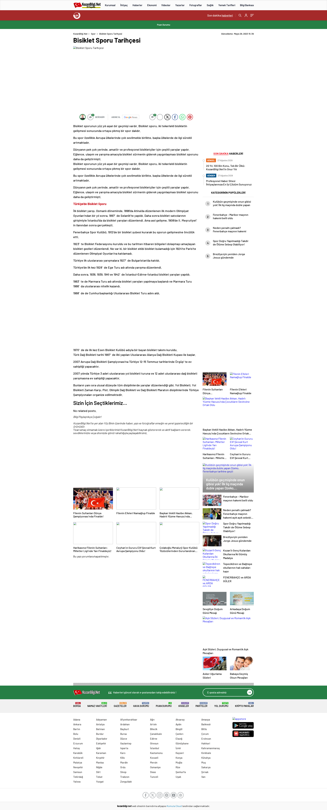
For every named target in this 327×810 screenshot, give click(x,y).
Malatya (77, 762)
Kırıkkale (206, 752)
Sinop (123, 772)
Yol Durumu (221, 704)
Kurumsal (110, 5)
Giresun (154, 743)
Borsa (77, 704)
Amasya (205, 719)
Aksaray (180, 719)
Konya (179, 757)
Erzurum (78, 743)
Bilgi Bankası (247, 5)
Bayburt (124, 729)
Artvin (153, 724)
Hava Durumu (141, 704)
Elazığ (179, 738)
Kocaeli (154, 757)
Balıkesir (206, 724)
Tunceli (154, 776)
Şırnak (204, 772)
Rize (178, 767)
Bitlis (204, 729)
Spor (93, 33)
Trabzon (124, 776)
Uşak (178, 776)
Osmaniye (155, 767)
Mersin (153, 762)
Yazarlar (180, 5)
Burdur (100, 733)
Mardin (124, 762)
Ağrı (152, 719)
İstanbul (154, 748)
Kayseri (180, 752)
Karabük (78, 752)
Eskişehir (101, 743)
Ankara (77, 724)
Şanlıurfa (181, 772)
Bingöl (179, 729)
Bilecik (153, 729)
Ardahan (125, 724)
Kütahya (206, 757)
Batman (100, 729)
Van (203, 776)
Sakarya (206, 767)
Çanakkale (156, 733)
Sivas (153, 772)
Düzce (123, 738)
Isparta (124, 748)
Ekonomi (152, 5)
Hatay (76, 748)
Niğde (99, 767)
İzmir (178, 748)
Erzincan (206, 738)
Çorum (205, 733)
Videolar (165, 5)
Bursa (123, 733)
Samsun (77, 772)
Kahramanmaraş (210, 748)
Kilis (122, 757)
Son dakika (220, 15)
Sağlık (210, 5)
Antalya (100, 724)
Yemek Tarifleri (226, 5)
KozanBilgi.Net (80, 33)
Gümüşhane (182, 743)
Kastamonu (156, 752)
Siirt (98, 772)
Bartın (76, 729)
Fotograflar (195, 5)
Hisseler (183, 704)
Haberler (137, 5)
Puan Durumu (163, 24)
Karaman (101, 752)
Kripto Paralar (244, 704)
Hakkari (205, 743)
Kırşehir (100, 757)
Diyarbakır (101, 738)
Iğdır (98, 748)
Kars (122, 752)
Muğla (179, 762)
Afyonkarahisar (128, 719)
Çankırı (179, 733)
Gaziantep (125, 743)
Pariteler (201, 704)
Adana (76, 719)
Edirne (153, 738)
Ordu (123, 767)
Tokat (99, 776)
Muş (203, 762)
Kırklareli (78, 757)
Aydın (178, 724)
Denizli (76, 738)
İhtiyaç (124, 5)
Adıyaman (101, 719)
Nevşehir (78, 767)
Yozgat (100, 781)
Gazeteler (120, 704)
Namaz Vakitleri (97, 704)
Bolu (75, 733)
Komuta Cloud (174, 806)
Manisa (100, 762)
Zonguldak (126, 781)
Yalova (77, 781)
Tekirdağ (78, 776)
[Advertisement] (51, 83)
